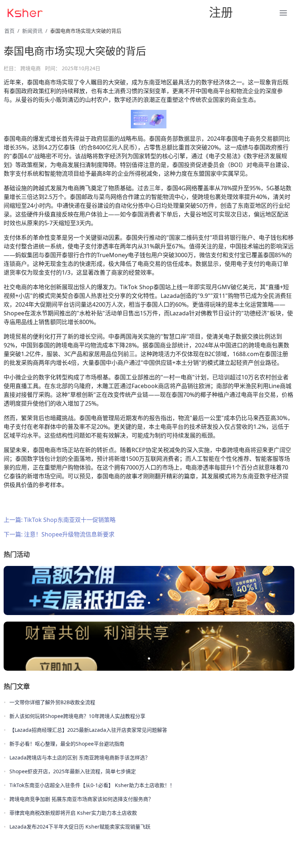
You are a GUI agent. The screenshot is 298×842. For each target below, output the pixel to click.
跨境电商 (30, 68)
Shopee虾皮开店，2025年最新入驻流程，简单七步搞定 (72, 771)
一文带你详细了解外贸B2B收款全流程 (52, 702)
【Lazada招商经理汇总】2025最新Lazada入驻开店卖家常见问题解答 (88, 729)
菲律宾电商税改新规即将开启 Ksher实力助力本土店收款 (73, 812)
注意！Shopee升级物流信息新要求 (69, 534)
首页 (9, 30)
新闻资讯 (32, 30)
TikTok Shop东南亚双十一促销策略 (70, 520)
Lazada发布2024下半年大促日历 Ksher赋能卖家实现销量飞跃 (79, 826)
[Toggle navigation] (96, 12)
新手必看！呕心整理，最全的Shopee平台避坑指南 (66, 743)
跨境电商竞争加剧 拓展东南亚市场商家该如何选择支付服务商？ (81, 798)
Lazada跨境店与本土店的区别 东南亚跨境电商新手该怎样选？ (79, 757)
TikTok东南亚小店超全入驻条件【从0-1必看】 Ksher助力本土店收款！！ (92, 785)
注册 (221, 12)
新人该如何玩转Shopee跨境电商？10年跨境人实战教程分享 (77, 716)
